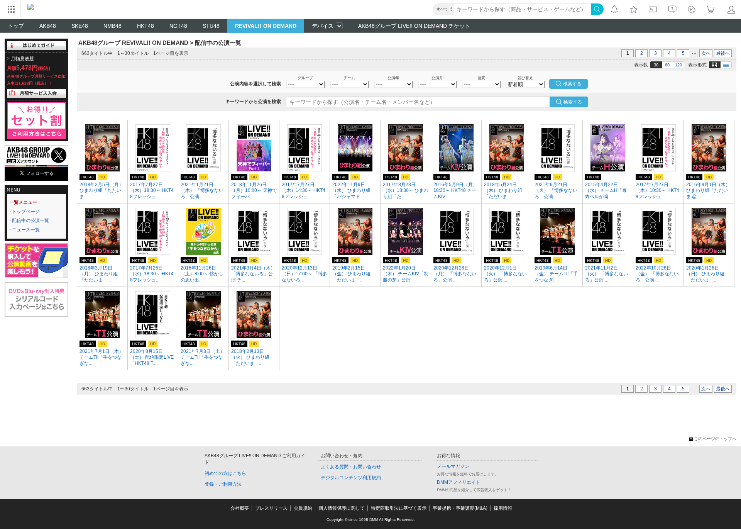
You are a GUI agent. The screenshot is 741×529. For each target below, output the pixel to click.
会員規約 (303, 508)
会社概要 (239, 508)
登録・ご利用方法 (223, 484)
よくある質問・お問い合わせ (351, 467)
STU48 (211, 26)
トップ (16, 26)
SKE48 (79, 26)
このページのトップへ (715, 438)
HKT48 (145, 26)
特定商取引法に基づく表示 (398, 508)
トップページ (26, 211)
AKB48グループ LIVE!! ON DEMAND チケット (414, 26)
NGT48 (178, 26)
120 (678, 65)
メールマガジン (453, 466)
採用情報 (503, 508)
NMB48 (112, 26)
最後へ (723, 53)
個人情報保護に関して (341, 508)
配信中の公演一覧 (30, 220)
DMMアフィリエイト (458, 482)
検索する (572, 102)
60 (667, 65)
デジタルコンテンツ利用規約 (351, 477)
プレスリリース (271, 508)
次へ (706, 53)
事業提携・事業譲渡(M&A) (460, 508)
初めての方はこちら (225, 473)
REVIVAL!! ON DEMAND (265, 26)
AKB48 (47, 26)
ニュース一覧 (26, 229)
